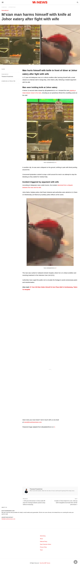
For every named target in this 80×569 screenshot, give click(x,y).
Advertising (42, 535)
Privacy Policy (43, 547)
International (12, 7)
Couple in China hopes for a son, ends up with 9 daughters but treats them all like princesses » (65, 502)
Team (41, 550)
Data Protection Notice (45, 544)
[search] (77, 2)
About (41, 538)
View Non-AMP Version (45, 563)
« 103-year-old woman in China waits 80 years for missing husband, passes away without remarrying (34, 502)
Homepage (4, 7)
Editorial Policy (43, 541)
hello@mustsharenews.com (8, 519)
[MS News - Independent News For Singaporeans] (39, 2)
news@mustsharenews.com (33, 422)
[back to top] (76, 562)
